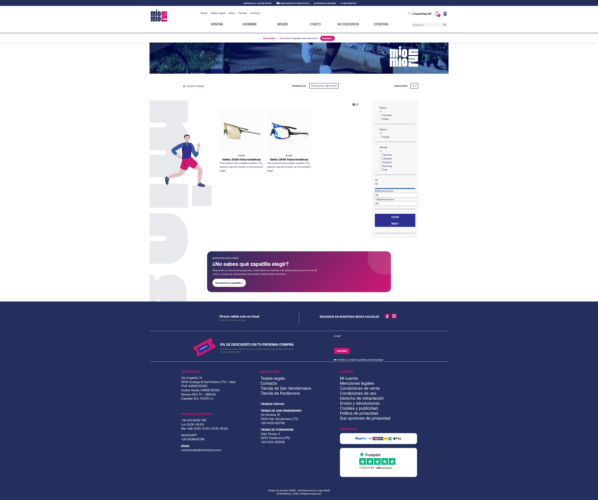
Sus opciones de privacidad (365, 418)
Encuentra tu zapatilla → (229, 282)
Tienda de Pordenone (280, 393)
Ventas (217, 24)
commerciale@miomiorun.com (201, 450)
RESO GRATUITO (349, 3)
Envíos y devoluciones (360, 403)
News (232, 12)
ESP (429, 13)
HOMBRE (250, 24)
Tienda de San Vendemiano (286, 388)
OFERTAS (381, 24)
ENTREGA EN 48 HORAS (326, 3)
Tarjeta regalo (217, 12)
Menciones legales (357, 383)
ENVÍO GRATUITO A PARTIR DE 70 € (295, 3)
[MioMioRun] (174, 16)
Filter (395, 216)
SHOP (191, 86)
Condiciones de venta (360, 388)
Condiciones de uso (358, 393)
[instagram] (394, 316)
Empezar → (327, 38)
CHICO (315, 24)
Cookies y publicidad (359, 408)
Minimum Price (385, 190)
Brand (204, 12)
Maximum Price (385, 199)
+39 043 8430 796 (193, 420)
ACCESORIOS (348, 24)
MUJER (282, 24)
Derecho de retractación (362, 398)
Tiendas (242, 12)
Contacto (255, 12)
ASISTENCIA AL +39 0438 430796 (257, 3)
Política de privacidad (359, 413)
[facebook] (387, 316)
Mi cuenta (349, 378)
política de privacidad (371, 359)
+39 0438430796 (192, 439)
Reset (395, 223)
